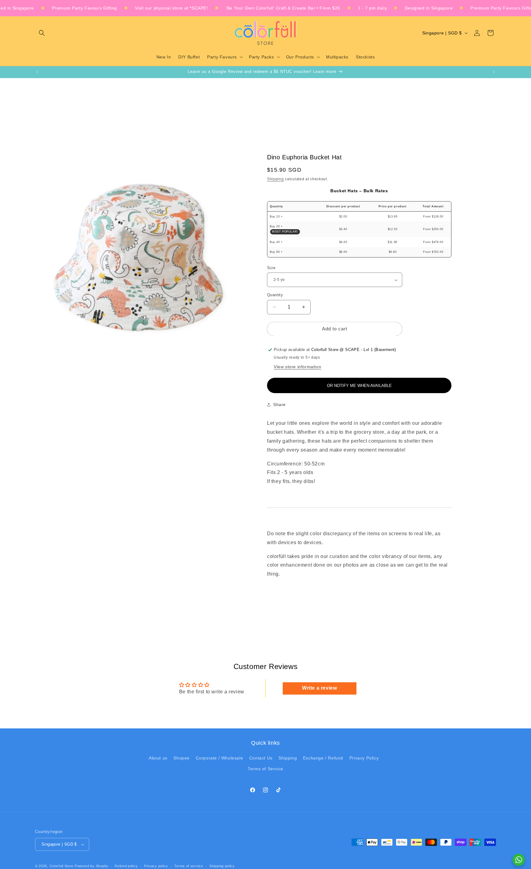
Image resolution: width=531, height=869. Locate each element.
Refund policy (126, 866)
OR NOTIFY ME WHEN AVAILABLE (359, 385)
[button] (42, 33)
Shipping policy (222, 866)
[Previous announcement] (37, 72)
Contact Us (261, 757)
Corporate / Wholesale (219, 757)
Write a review (319, 688)
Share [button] (279, 404)
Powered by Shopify (91, 866)
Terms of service (188, 866)
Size (271, 267)
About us (158, 757)
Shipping (275, 179)
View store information (297, 366)
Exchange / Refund (323, 757)
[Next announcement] (494, 72)
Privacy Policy (364, 757)
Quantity (275, 295)
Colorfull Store (61, 866)
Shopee (181, 757)
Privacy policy (156, 866)
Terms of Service (265, 768)
